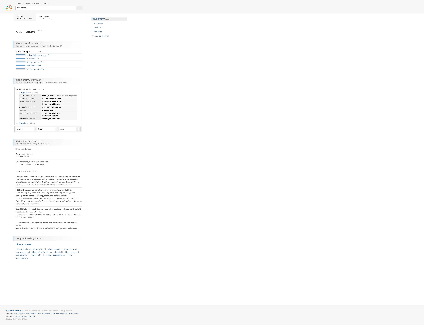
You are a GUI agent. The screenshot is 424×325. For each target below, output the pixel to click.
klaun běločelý (56, 252)
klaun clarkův (22, 255)
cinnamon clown (34, 66)
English (19, 3)
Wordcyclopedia (13, 311)
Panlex (26, 314)
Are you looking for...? (100, 36)
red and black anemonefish (39, 55)
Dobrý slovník (66, 311)
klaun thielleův (24, 249)
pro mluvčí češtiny (45, 18)
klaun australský (23, 252)
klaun (20, 244)
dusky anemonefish (35, 62)
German (28, 3)
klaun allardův (70, 249)
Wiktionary (18, 314)
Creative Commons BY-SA (16, 319)
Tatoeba (33, 314)
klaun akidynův (55, 249)
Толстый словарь (49, 311)
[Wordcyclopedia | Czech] (9, 8)
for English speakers (25, 17)
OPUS (70, 314)
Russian (37, 3)
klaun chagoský (72, 252)
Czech (45, 3)
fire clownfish (33, 59)
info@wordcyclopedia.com (24, 316)
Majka (75, 314)
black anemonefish (35, 69)
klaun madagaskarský (56, 255)
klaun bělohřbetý (39, 252)
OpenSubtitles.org (44, 314)
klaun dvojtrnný (37, 255)
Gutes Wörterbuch (31, 311)
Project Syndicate (60, 314)
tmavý (28, 244)
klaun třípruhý (39, 249)
